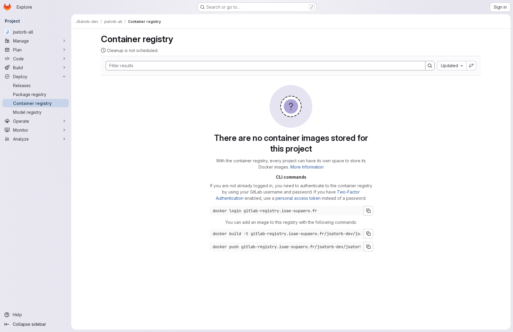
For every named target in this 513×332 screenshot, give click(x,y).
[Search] (430, 65)
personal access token (298, 198)
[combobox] (451, 65)
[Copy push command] (368, 246)
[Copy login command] (368, 210)
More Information (307, 166)
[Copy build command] (368, 233)
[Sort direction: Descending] (471, 65)
